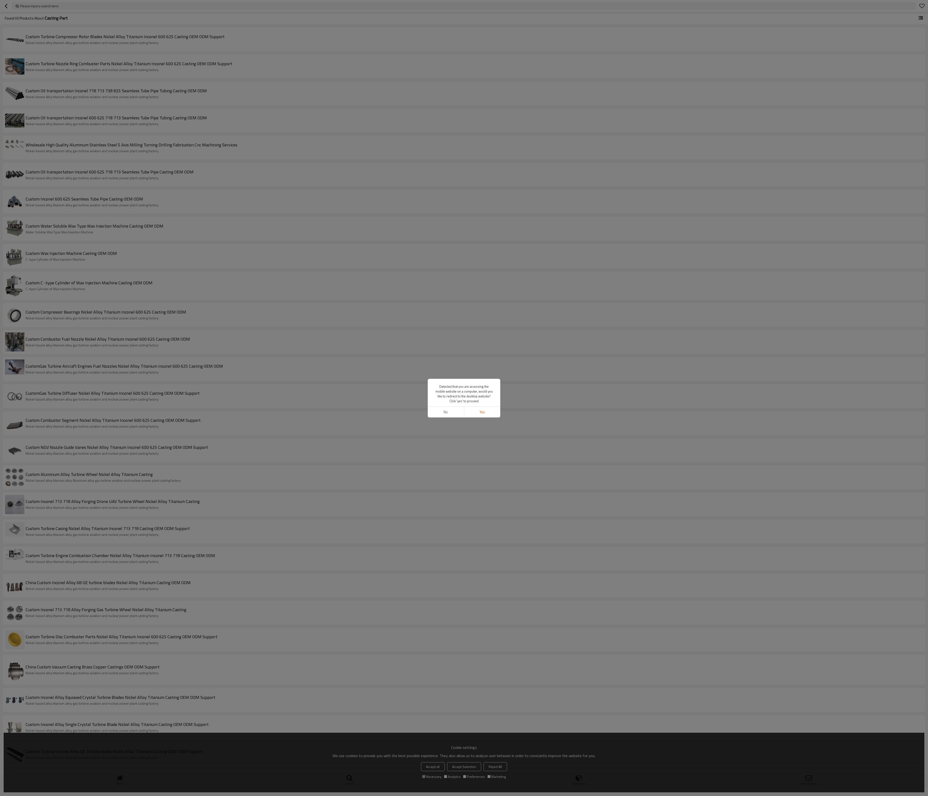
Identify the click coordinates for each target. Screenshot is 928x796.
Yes (482, 412)
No (446, 412)
